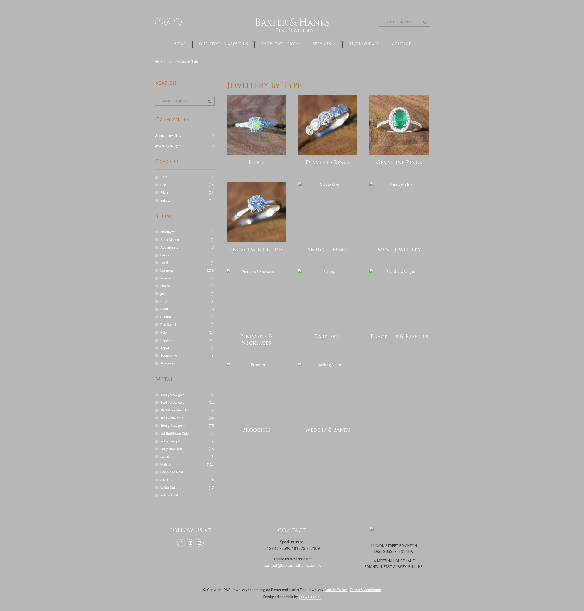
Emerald (166, 278)
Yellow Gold (169, 495)
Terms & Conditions (365, 590)
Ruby (164, 332)
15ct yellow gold (172, 402)
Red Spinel (168, 325)
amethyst (167, 232)
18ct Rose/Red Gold (175, 410)
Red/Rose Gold (171, 472)
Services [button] (322, 43)
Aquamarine (169, 247)
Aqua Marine (169, 240)
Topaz (165, 348)
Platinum (166, 464)
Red (163, 185)
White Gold (168, 488)
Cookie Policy (336, 590)
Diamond (167, 271)
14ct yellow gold (172, 395)
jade (163, 294)
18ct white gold (171, 418)
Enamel (165, 286)
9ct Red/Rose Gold (174, 434)
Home (179, 43)
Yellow (165, 200)
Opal (163, 302)
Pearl (164, 309)
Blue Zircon (168, 255)
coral (164, 263)
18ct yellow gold (172, 426)
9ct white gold (170, 441)
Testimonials (363, 43)
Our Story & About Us (223, 43)
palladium (167, 457)
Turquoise (167, 363)
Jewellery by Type (185, 146)
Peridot (165, 317)
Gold (163, 177)
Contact (401, 43)
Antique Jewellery (185, 135)
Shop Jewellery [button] (278, 43)
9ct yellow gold (171, 449)
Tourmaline (168, 355)
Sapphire (166, 340)
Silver (164, 193)
